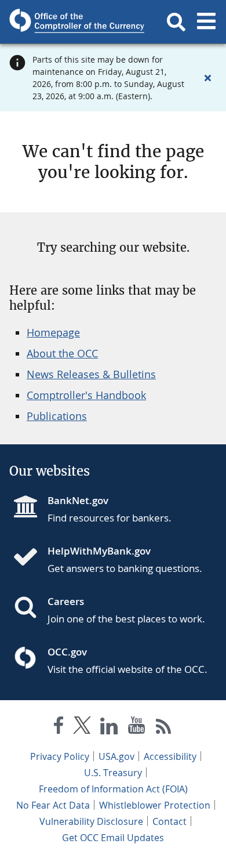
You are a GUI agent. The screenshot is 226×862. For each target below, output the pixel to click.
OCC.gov (67, 651)
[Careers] (30, 608)
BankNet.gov (78, 500)
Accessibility (170, 756)
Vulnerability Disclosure (91, 821)
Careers (66, 601)
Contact (169, 821)
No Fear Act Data (53, 805)
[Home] (30, 558)
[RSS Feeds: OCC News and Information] (164, 727)
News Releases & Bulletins (91, 374)
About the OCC (62, 353)
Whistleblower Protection (154, 805)
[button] (176, 22)
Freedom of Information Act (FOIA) (113, 789)
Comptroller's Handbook (86, 395)
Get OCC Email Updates (113, 837)
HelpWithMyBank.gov (99, 550)
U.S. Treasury (113, 772)
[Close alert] (207, 77)
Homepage (53, 332)
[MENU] (206, 22)
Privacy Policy (59, 756)
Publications (57, 416)
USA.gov (116, 756)
